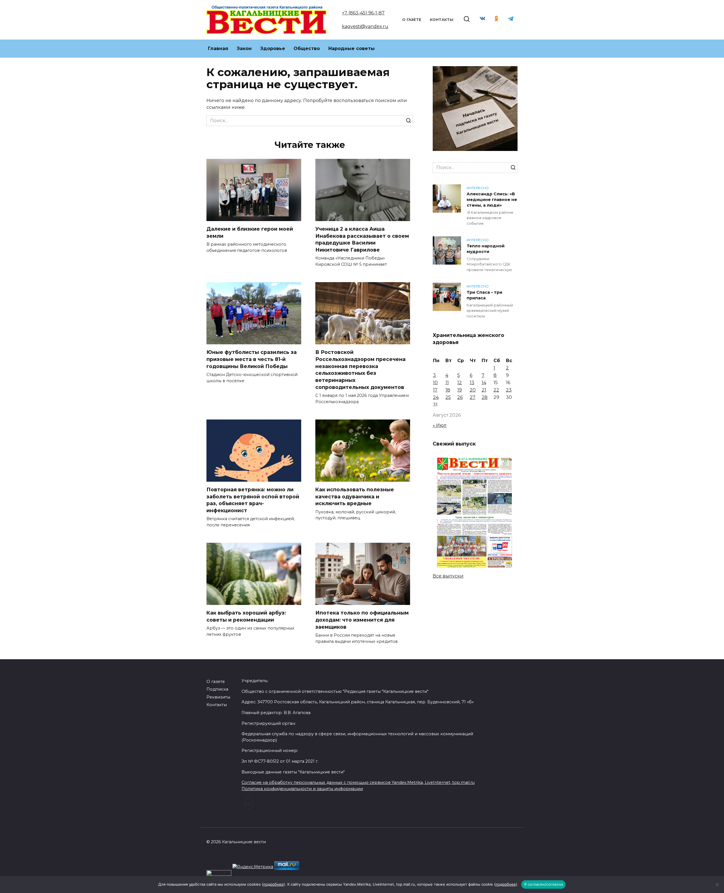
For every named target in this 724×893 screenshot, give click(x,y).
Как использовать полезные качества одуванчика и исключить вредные (354, 496)
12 (459, 382)
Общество (307, 48)
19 (459, 390)
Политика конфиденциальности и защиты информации (302, 788)
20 (473, 390)
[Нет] (717, 884)
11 (447, 382)
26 (460, 397)
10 (435, 382)
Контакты (441, 20)
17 (435, 390)
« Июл (440, 425)
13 (472, 382)
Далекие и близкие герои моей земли (249, 232)
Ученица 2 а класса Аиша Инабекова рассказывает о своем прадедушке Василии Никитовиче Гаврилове (362, 239)
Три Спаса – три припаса (484, 295)
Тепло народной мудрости (486, 248)
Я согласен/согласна (543, 884)
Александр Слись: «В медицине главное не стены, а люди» (492, 199)
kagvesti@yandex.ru (365, 26)
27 (472, 397)
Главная (218, 48)
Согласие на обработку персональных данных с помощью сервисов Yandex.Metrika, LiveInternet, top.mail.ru (358, 782)
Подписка (217, 689)
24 (436, 397)
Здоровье (272, 48)
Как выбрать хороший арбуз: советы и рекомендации (246, 616)
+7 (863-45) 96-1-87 (363, 13)
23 (509, 390)
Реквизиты (218, 697)
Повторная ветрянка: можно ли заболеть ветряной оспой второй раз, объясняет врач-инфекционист (252, 499)
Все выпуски (448, 576)
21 (484, 390)
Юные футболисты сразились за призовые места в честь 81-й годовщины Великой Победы (251, 359)
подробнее (273, 884)
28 (485, 397)
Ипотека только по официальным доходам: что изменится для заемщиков (362, 620)
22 (496, 390)
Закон (244, 48)
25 (448, 397)
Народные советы (351, 48)
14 (484, 382)
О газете (411, 20)
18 (447, 390)
